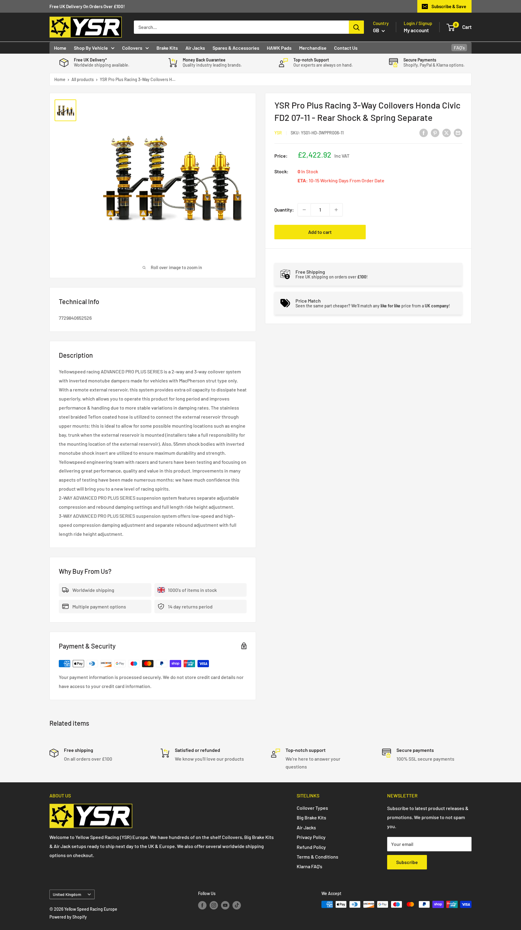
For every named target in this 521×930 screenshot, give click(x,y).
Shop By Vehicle (91, 48)
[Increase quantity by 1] (336, 209)
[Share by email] (458, 132)
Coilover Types (312, 808)
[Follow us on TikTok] (236, 905)
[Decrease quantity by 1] (304, 209)
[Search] (356, 27)
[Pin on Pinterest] (435, 132)
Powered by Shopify (68, 916)
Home (60, 48)
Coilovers (132, 48)
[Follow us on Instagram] (214, 905)
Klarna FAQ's (309, 866)
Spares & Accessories (236, 48)
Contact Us (346, 48)
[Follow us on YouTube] (225, 905)
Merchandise (313, 48)
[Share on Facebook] (423, 132)
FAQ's (459, 47)
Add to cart (320, 232)
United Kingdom (67, 894)
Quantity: (284, 209)
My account (416, 30)
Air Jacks (195, 48)
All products (82, 79)
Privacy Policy (311, 837)
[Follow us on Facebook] (202, 905)
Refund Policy (311, 847)
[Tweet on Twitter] (446, 132)
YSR (278, 132)
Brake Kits (167, 48)
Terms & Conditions (317, 856)
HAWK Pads (279, 48)
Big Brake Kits (311, 817)
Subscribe (407, 862)
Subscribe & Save (448, 6)
